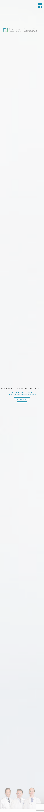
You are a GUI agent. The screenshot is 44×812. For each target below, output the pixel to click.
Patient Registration (21, 399)
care (34, 394)
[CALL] (42, 7)
